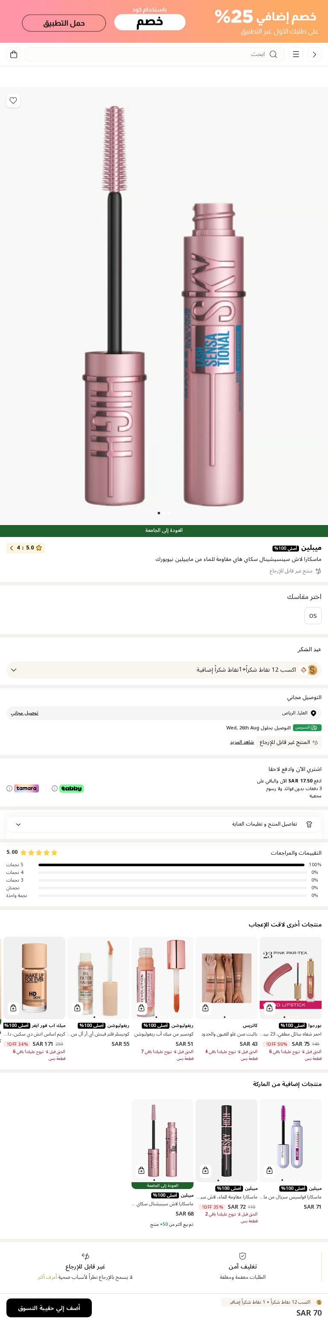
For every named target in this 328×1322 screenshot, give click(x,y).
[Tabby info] (55, 788)
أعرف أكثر (47, 1277)
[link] (315, 54)
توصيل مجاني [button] (24, 713)
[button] (164, 21)
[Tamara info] (9, 788)
